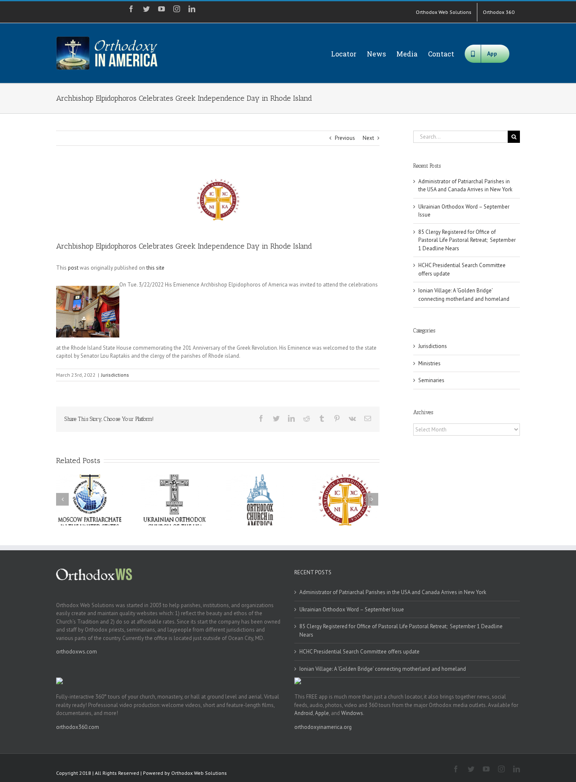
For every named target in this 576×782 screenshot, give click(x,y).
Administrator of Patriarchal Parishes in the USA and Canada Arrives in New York (392, 592)
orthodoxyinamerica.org (323, 727)
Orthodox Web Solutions (199, 773)
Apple (322, 713)
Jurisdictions (115, 375)
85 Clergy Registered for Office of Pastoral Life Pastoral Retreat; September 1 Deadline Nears (467, 240)
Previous (345, 138)
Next (368, 138)
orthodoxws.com (76, 651)
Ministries (429, 363)
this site (155, 267)
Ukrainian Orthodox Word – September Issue (351, 609)
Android (303, 713)
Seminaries (431, 380)
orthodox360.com (77, 727)
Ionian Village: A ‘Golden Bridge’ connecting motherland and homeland (382, 668)
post (73, 267)
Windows (352, 713)
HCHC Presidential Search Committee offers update (359, 651)
